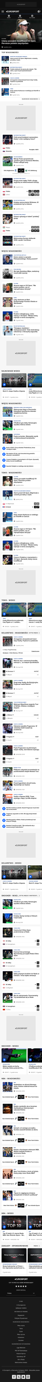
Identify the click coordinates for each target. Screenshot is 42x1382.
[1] (16, 1286)
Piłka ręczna (21, 1334)
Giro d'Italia (21, 1359)
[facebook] (14, 1377)
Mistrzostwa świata (21, 1362)
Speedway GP (21, 1356)
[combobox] (21, 1293)
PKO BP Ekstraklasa (21, 1350)
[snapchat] (23, 1377)
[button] (3, 11)
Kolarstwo (21, 1337)
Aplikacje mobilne (21, 1308)
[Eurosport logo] (12, 11)
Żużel (21, 1331)
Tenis (21, 1328)
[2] (18, 1286)
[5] (26, 1286)
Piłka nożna (21, 1325)
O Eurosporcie (21, 1305)
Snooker (21, 1340)
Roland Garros (21, 1353)
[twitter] (19, 1377)
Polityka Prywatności (21, 1318)
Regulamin (21, 1315)
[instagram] (28, 1377)
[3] (21, 1286)
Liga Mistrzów (21, 1347)
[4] (23, 1286)
